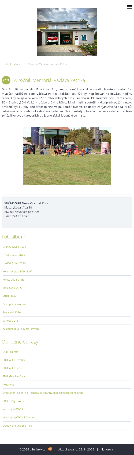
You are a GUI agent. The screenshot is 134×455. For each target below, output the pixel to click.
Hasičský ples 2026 (14, 263)
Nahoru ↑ (107, 449)
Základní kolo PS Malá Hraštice (21, 328)
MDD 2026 (9, 296)
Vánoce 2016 (10, 320)
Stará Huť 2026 (12, 312)
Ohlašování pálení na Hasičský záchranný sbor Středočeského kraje (43, 392)
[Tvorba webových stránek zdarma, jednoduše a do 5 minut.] (50, 449)
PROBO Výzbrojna (13, 401)
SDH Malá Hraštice (14, 376)
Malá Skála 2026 (13, 288)
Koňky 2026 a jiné (13, 279)
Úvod (5, 64)
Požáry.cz (8, 384)
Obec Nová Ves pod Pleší (17, 425)
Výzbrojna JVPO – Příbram (18, 417)
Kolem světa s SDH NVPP (17, 271)
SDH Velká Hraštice (14, 360)
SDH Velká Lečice (13, 368)
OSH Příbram (10, 351)
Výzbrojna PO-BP (13, 409)
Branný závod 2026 (14, 246)
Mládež (17, 64)
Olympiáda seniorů (14, 304)
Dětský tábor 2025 (14, 255)
